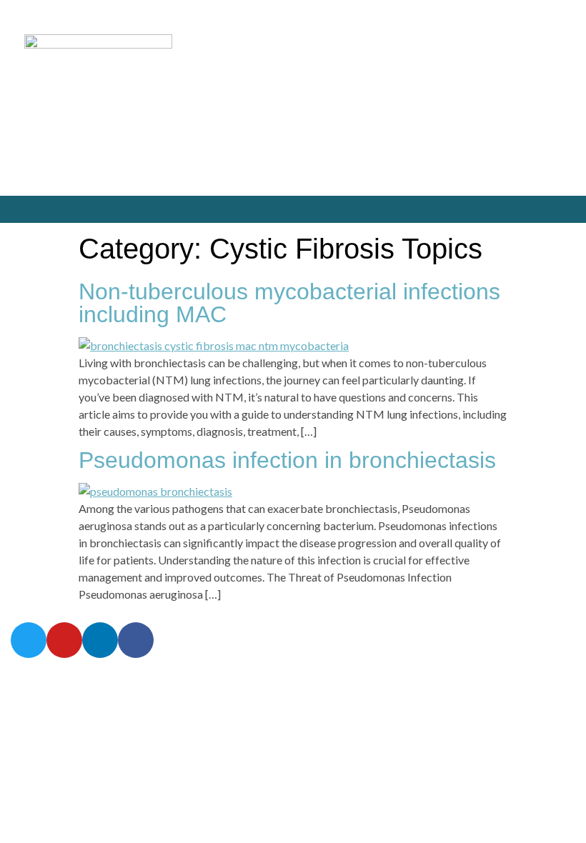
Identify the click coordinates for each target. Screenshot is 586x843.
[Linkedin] (100, 640)
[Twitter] (531, 210)
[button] (18, 210)
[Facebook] (136, 640)
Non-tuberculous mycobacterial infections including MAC (289, 303)
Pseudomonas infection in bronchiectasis (287, 460)
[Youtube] (561, 210)
